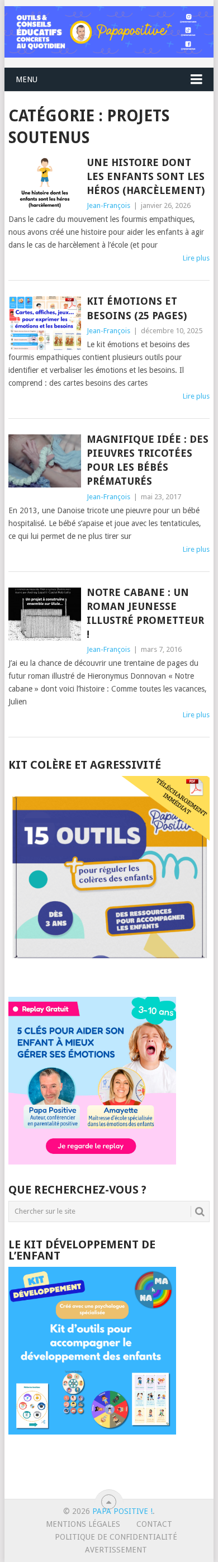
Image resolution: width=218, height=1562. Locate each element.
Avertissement (116, 1549)
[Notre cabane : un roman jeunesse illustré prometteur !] (44, 614)
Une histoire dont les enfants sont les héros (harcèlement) (146, 176)
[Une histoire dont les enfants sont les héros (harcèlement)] (44, 184)
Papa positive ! (122, 1511)
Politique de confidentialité (116, 1536)
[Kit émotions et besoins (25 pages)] (44, 322)
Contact (154, 1524)
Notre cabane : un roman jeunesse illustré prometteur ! (145, 613)
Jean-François (108, 205)
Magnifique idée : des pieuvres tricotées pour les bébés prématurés (147, 460)
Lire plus (196, 258)
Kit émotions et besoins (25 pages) (137, 308)
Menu (26, 79)
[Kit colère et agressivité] (108, 974)
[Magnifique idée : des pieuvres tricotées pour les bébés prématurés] (44, 460)
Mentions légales (83, 1524)
